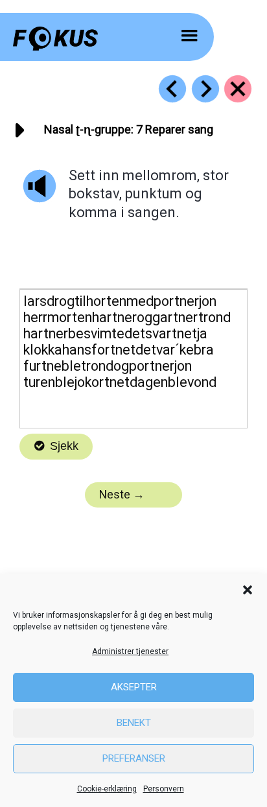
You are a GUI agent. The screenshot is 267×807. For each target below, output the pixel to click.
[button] (247, 589)
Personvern (163, 788)
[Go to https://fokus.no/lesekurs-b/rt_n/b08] (205, 89)
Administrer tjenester (130, 651)
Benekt (134, 723)
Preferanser (133, 758)
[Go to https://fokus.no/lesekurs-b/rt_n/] (238, 89)
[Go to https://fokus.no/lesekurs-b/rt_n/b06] (172, 89)
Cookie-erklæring (107, 788)
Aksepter (134, 687)
